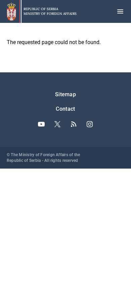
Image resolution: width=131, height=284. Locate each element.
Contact (65, 109)
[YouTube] (41, 124)
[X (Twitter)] (57, 124)
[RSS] (74, 124)
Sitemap (65, 94)
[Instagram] (90, 124)
